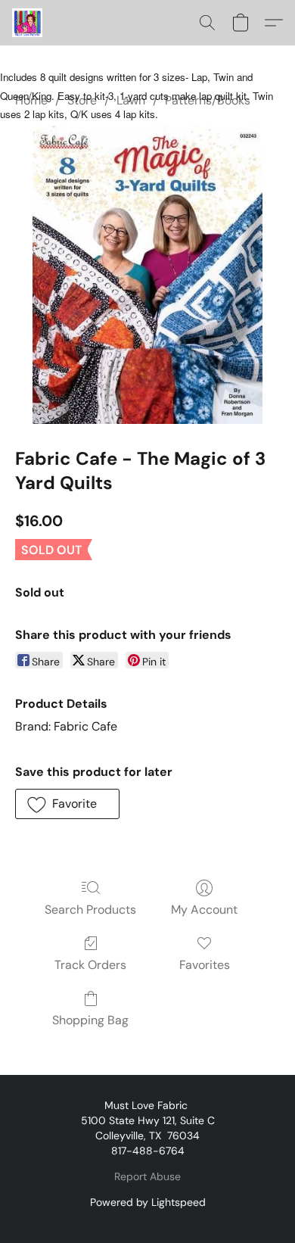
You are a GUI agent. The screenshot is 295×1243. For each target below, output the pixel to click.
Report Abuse (147, 1176)
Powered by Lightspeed (148, 1202)
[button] (28, 22)
